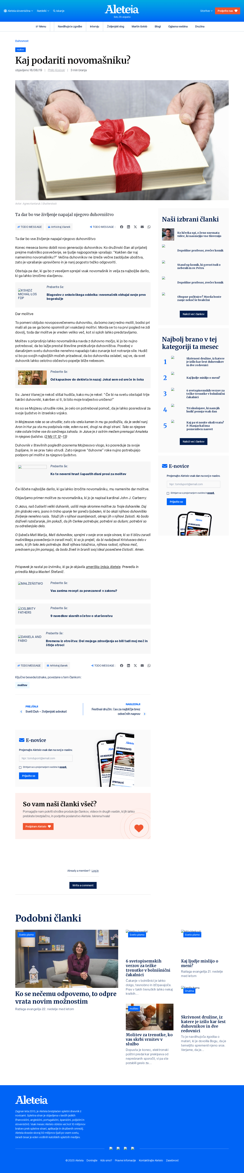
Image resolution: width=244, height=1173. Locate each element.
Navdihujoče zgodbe (70, 26)
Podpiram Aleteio (36, 826)
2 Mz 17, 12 (53, 436)
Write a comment (83, 885)
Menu (42, 26)
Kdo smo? (106, 1160)
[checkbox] (20, 767)
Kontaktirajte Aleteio (151, 1160)
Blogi (158, 26)
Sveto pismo (26, 934)
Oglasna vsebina (178, 26)
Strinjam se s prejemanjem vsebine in (45, 767)
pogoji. (63, 767)
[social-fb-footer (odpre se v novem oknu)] (118, 1149)
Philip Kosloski (56, 70)
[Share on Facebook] (121, 226)
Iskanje (60, 11)
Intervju (94, 26)
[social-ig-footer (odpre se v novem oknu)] (133, 1149)
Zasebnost (172, 1160)
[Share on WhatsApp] (149, 226)
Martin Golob (139, 26)
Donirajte (92, 1160)
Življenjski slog (115, 26)
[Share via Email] (142, 226)
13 (64, 436)
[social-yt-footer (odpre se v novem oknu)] (111, 1149)
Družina (199, 26)
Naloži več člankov (193, 314)
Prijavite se (28, 776)
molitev (22, 685)
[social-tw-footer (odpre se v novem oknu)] (125, 1149)
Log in (95, 870)
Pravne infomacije (125, 1160)
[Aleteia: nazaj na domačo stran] (122, 9)
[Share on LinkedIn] (128, 226)
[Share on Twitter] (135, 226)
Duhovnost (22, 41)
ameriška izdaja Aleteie (103, 567)
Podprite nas (225, 11)
